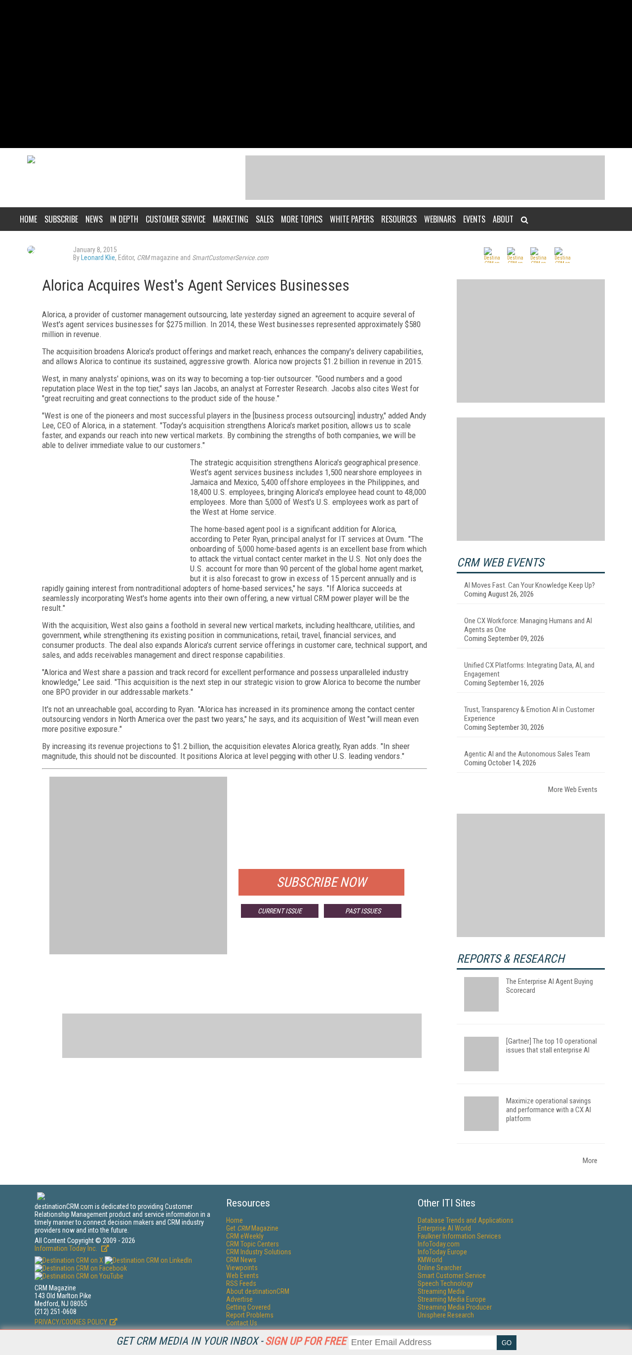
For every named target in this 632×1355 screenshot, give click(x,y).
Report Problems (250, 1315)
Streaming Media (441, 1291)
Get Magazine (252, 1228)
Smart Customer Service (452, 1276)
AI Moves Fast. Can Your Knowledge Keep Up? (529, 585)
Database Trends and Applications (466, 1220)
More (590, 1160)
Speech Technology (445, 1283)
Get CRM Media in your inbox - (231, 1341)
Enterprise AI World (444, 1228)
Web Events (242, 1276)
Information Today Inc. (67, 1248)
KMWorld (430, 1260)
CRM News (241, 1260)
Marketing (230, 219)
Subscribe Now (321, 882)
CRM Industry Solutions (258, 1252)
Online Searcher (440, 1268)
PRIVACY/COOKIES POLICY (71, 1322)
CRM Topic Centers (252, 1244)
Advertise (239, 1299)
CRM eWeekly (245, 1236)
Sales (265, 219)
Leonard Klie (98, 258)
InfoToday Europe (442, 1252)
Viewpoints (242, 1268)
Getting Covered (248, 1307)
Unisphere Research (446, 1315)
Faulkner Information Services (459, 1236)
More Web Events (572, 789)
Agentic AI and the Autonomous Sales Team (527, 754)
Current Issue (280, 911)
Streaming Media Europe (452, 1299)
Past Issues (363, 911)
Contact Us (241, 1323)
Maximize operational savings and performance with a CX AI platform (548, 1109)
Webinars (440, 219)
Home (28, 219)
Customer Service (175, 219)
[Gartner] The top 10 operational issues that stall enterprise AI (551, 1045)
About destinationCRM (257, 1291)
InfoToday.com (439, 1244)
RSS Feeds (241, 1283)
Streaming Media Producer (455, 1307)
